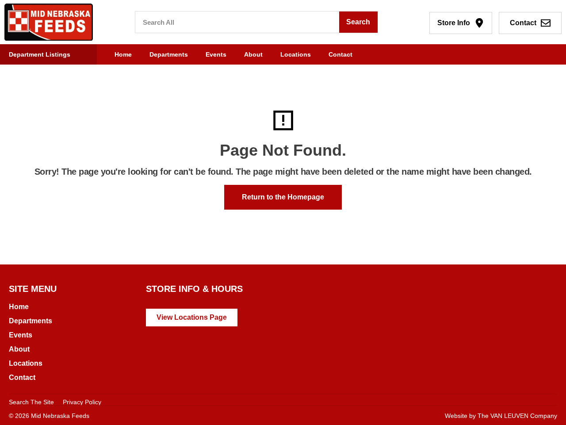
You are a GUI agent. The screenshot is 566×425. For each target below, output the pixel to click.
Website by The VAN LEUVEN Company (501, 415)
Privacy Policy (82, 402)
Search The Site (31, 402)
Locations (295, 54)
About (253, 54)
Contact (340, 54)
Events (216, 54)
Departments (168, 54)
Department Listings (39, 54)
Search (358, 22)
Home (123, 54)
